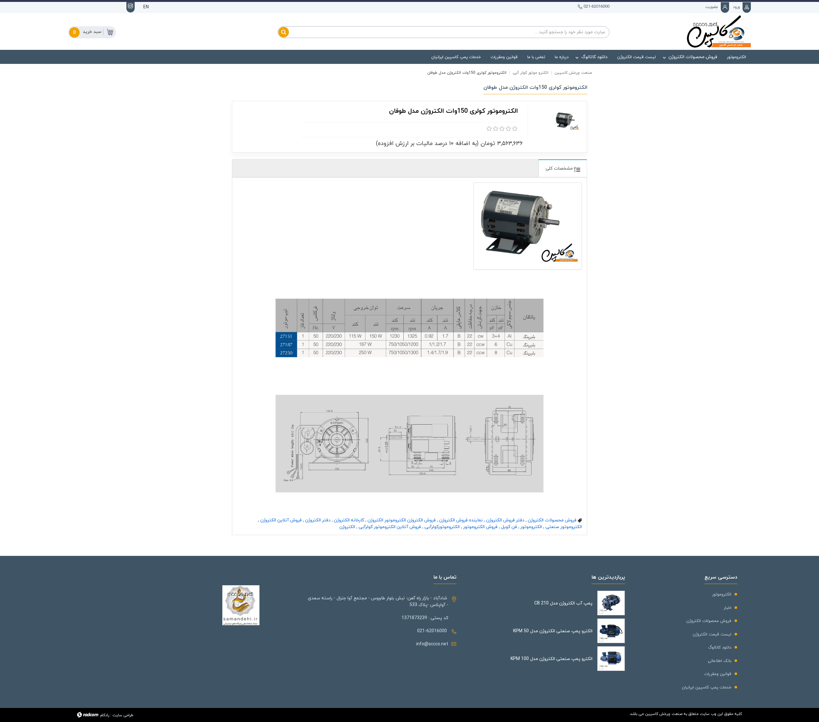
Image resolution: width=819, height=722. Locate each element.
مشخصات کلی (559, 168)
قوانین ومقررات (717, 673)
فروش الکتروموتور (480, 527)
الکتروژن (347, 527)
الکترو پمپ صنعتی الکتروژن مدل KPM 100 (551, 658)
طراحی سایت (123, 715)
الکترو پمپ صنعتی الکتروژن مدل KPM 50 (552, 630)
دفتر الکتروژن (317, 520)
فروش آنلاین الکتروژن (281, 520)
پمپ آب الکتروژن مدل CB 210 (563, 603)
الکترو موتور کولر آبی (530, 72)
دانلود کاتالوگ (719, 647)
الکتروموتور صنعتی (563, 527)
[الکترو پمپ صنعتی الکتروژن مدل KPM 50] (611, 630)
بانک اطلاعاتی (719, 660)
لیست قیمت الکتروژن (712, 634)
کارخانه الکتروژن (349, 520)
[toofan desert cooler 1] (567, 121)
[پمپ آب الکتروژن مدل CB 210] (611, 603)
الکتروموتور (531, 527)
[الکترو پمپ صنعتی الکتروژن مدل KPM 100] (611, 658)
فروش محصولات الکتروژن (552, 520)
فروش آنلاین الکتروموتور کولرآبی (390, 527)
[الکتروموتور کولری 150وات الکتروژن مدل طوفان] (527, 226)
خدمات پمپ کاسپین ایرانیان (706, 687)
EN (146, 7)
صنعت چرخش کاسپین (573, 72)
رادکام (104, 715)
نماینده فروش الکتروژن (461, 520)
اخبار (727, 607)
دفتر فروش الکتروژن (505, 520)
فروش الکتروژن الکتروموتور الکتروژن (402, 520)
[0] (489, 129)
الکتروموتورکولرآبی (442, 527)
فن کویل (509, 527)
